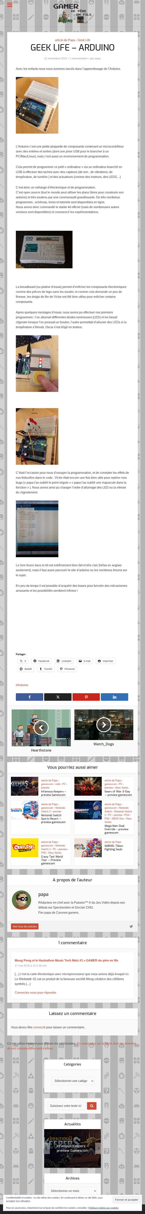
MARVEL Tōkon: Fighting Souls (114, 847)
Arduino (23, 685)
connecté (39, 1027)
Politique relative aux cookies (104, 1208)
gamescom (47, 784)
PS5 (107, 818)
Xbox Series (122, 787)
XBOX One (118, 818)
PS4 (126, 815)
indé (58, 784)
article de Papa (65, 40)
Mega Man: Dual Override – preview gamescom (116, 829)
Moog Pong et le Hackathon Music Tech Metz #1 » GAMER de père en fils (66, 960)
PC (64, 784)
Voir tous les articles (25, 926)
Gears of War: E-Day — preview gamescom (118, 793)
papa (98, 58)
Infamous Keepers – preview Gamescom (53, 793)
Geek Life (83, 40)
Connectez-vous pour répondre (35, 992)
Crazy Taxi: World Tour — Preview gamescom (52, 860)
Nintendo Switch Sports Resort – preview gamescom (53, 819)
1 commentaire (78, 58)
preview (45, 787)
